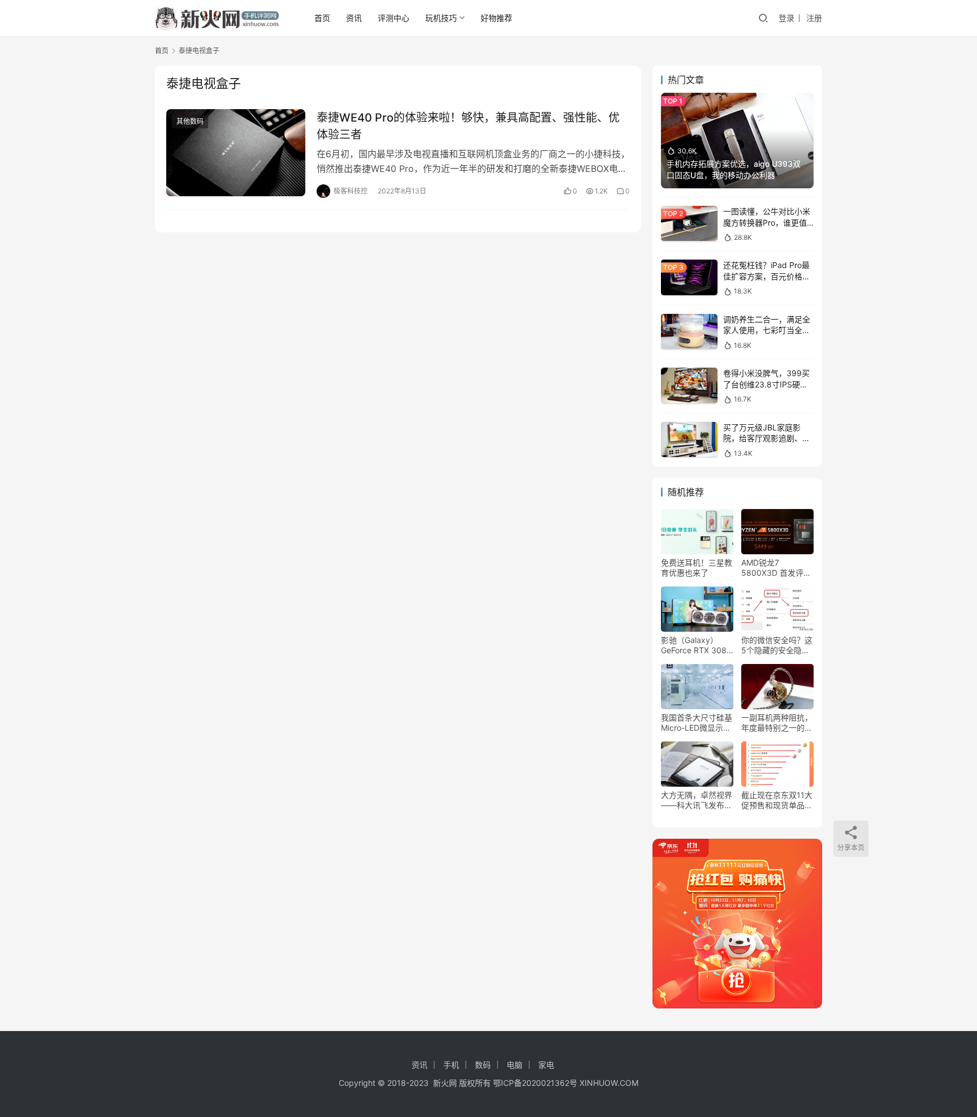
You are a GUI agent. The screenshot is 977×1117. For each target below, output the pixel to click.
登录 (786, 18)
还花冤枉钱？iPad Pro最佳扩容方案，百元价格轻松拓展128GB (766, 276)
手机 (451, 1064)
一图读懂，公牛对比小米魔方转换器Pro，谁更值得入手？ (766, 222)
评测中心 (393, 18)
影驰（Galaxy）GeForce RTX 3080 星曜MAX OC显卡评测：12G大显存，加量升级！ (696, 645)
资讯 (354, 18)
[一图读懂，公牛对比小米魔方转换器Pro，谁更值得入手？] (689, 223)
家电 (546, 1064)
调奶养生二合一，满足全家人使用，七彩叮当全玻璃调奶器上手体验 (766, 330)
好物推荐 (496, 18)
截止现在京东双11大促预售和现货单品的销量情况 (776, 800)
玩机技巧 (441, 18)
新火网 (445, 1083)
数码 (483, 1064)
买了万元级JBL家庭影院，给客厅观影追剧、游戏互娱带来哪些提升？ (766, 438)
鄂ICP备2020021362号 (535, 1083)
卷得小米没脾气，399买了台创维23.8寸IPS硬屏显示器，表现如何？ (766, 384)
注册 (814, 18)
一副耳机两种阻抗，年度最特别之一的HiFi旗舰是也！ (776, 723)
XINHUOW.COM (609, 1083)
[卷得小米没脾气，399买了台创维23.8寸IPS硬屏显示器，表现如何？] (689, 385)
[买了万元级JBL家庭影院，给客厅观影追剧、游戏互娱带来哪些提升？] (689, 440)
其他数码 (190, 121)
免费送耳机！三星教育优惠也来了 (696, 567)
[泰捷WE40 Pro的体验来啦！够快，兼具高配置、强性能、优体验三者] (235, 152)
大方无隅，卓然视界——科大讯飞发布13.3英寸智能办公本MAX (697, 800)
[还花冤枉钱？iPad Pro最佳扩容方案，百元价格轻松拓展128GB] (689, 277)
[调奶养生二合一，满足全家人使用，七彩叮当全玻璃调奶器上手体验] (689, 332)
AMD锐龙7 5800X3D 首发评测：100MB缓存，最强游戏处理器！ (774, 568)
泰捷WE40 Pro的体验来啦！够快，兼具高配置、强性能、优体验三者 (468, 126)
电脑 (514, 1064)
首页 (322, 18)
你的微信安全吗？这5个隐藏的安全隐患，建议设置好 (776, 645)
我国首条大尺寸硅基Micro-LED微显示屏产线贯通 (696, 723)
